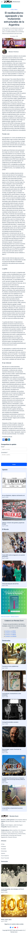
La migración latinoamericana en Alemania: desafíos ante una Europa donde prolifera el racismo (13, 779)
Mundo (6, 529)
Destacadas (6, 640)
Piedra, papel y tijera (6, 919)
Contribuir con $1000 (10, 631)
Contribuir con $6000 (10, 634)
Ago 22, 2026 (4, 892)
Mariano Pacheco (14, 51)
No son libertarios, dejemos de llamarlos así (13, 495)
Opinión (5, 470)
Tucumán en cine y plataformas (10, 666)
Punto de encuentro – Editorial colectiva (10, 616)
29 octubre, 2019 (14, 36)
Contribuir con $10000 (10, 636)
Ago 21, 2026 (4, 921)
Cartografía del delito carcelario (10, 722)
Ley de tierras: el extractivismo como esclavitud (11, 694)
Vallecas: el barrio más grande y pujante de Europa (13, 523)
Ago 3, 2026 (5, 752)
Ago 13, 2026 (5, 558)
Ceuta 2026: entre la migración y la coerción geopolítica (13, 555)
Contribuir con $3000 (10, 633)
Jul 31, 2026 (5, 809)
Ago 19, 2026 (5, 497)
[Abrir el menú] (2, 2)
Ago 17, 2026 (5, 525)
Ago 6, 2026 (5, 696)
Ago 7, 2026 (5, 668)
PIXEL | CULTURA (6, 6)
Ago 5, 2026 (5, 723)
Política (15, 9)
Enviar (14, 464)
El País (12, 9)
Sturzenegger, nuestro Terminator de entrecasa (11, 750)
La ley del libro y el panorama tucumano (12, 808)
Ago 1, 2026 (5, 782)
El (3, 529)
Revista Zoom (14, 816)
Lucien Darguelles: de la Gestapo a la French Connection (12, 889)
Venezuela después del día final (10, 583)
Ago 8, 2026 (5, 585)
